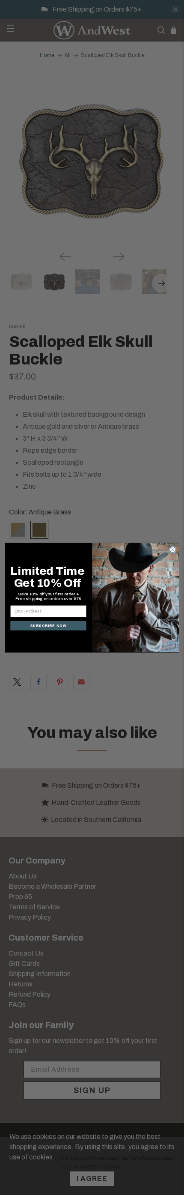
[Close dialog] (172, 549)
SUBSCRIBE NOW (48, 625)
